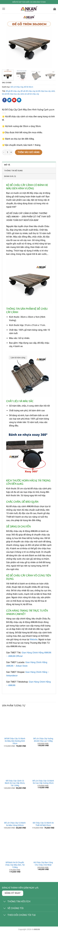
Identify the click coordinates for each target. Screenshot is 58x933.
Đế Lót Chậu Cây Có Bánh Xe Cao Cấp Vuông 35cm (43, 782)
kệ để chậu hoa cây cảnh (45, 91)
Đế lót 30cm (28, 87)
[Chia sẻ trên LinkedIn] (19, 100)
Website (33, 639)
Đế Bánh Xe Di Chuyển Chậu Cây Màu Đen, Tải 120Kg (15, 864)
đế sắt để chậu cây (28, 91)
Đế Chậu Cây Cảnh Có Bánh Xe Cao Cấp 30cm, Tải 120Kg (15, 783)
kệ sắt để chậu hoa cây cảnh (13, 94)
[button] (3, 8)
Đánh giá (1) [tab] (10, 176)
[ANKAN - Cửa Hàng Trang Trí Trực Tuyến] (29, 9)
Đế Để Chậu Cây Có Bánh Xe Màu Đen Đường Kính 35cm (14, 740)
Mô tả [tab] (7, 165)
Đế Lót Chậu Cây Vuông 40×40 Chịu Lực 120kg (43, 739)
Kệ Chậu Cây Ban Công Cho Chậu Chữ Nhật (43, 863)
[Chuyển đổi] (4, 902)
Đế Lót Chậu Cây (17, 87)
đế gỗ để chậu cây (13, 91)
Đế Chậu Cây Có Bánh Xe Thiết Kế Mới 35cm (43, 824)
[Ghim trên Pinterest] (14, 100)
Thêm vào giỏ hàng (29, 152)
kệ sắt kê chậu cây (32, 94)
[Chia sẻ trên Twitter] (9, 100)
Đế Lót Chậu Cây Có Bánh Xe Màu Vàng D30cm (15, 824)
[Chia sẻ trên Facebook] (4, 100)
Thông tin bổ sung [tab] (13, 171)
